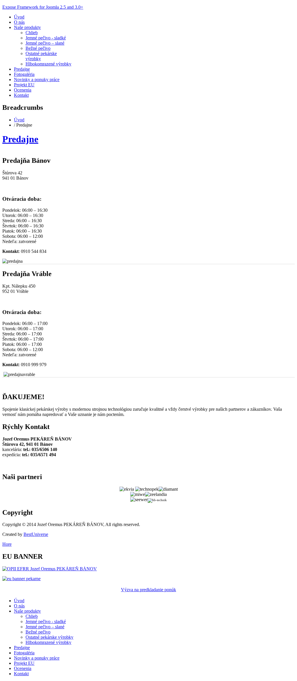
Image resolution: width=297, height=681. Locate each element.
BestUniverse (35, 534)
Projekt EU (24, 84)
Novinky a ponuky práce (36, 79)
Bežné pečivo (38, 48)
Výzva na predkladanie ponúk (148, 589)
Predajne (22, 69)
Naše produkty (27, 27)
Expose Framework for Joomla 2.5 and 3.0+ (42, 7)
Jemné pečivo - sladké (46, 37)
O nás (19, 22)
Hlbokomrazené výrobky (48, 63)
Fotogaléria (24, 74)
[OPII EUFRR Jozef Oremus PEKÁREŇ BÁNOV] (49, 568)
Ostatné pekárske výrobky (49, 637)
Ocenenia (22, 89)
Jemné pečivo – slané (45, 43)
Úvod (19, 16)
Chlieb (32, 32)
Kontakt (21, 95)
